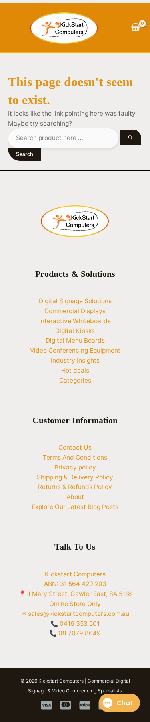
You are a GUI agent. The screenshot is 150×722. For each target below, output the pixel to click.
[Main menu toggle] (11, 27)
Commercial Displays (75, 311)
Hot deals (75, 370)
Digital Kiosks (75, 331)
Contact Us (75, 447)
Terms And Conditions (75, 457)
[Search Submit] (130, 137)
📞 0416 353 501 (75, 623)
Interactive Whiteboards (75, 321)
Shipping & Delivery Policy (75, 477)
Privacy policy (75, 467)
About (75, 497)
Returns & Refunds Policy (75, 487)
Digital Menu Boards (75, 340)
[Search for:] (74, 138)
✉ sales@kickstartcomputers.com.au (75, 613)
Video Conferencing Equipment (75, 350)
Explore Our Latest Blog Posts (75, 507)
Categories (75, 380)
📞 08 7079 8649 (75, 633)
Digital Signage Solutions (75, 301)
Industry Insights (75, 360)
